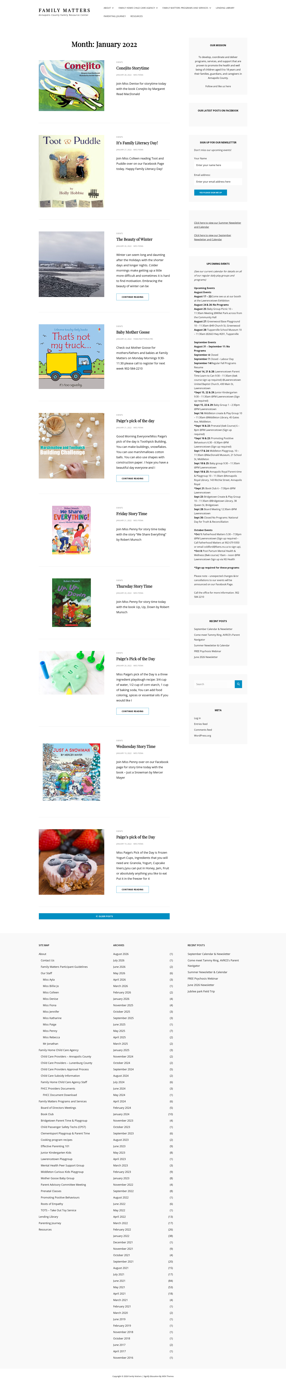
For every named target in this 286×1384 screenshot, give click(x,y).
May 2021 (119, 1287)
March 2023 (120, 1165)
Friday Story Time (131, 513)
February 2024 (122, 1107)
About (107, 7)
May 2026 (119, 973)
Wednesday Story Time (136, 746)
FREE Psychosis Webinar (207, 651)
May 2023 (119, 1152)
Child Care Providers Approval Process (65, 1069)
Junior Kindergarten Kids (56, 1152)
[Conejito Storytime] (71, 85)
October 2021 (121, 1255)
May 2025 (119, 1031)
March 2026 (120, 986)
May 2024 (119, 1095)
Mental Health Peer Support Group (62, 1165)
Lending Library (225, 7)
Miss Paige (49, 1024)
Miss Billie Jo (51, 986)
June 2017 (119, 1345)
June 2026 (119, 967)
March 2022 (120, 1223)
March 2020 (120, 1313)
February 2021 (122, 1306)
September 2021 (123, 1261)
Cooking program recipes (56, 1140)
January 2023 (121, 1178)
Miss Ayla (49, 979)
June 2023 (119, 1146)
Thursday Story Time (134, 586)
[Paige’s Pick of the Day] (71, 673)
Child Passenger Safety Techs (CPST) (63, 1127)
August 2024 (121, 1075)
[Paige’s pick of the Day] (71, 862)
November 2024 (123, 1056)
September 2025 (123, 1018)
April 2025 (119, 1037)
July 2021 (118, 1274)
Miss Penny (50, 1031)
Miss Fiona (138, 75)
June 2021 (119, 1281)
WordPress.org (202, 735)
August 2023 (121, 1140)
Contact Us (47, 960)
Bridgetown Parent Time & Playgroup (64, 1120)
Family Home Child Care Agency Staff (64, 1082)
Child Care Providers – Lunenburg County (66, 1063)
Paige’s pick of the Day (135, 836)
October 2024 (121, 1063)
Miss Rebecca (51, 1037)
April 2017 (119, 1351)
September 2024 (123, 1069)
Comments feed (203, 729)
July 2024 (118, 1082)
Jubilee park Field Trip (201, 991)
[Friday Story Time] (71, 530)
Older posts (106, 916)
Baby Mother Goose (133, 332)
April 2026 (119, 979)
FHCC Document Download (60, 1095)
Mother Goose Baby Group (57, 1178)
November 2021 (123, 1248)
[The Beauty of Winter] (71, 264)
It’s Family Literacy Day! (137, 142)
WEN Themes (168, 1376)
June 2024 (119, 1088)
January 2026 (121, 999)
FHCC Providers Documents (58, 1088)
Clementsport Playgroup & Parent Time (65, 1133)
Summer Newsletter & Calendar (212, 645)
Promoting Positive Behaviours (60, 1197)
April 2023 (119, 1159)
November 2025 (123, 1005)
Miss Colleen (51, 992)
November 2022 (123, 1184)
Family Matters (65, 10)
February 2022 (122, 1229)
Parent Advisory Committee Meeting (63, 1184)
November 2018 (123, 1332)
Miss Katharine (52, 1018)
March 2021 (120, 1300)
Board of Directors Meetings (58, 1107)
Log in (197, 718)
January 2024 (121, 1114)
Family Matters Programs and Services (185, 7)
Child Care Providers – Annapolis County (66, 1056)
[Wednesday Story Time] (71, 772)
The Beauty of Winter (134, 239)
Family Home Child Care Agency (137, 7)
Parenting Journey (115, 16)
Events (119, 62)
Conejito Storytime (132, 67)
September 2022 (123, 1191)
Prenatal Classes (51, 1191)
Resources (136, 16)
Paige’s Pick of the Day (135, 658)
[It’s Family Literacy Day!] (71, 171)
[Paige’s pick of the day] (71, 446)
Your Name (200, 158)
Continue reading (135, 297)
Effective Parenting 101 (55, 1146)
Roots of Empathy (52, 1204)
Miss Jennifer (51, 1011)
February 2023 (122, 1172)
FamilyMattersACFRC (143, 339)
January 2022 (121, 1236)
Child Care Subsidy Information (60, 1075)
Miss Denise (50, 999)
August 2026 (121, 954)
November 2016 (123, 1357)
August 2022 (121, 1197)
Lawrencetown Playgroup (56, 1159)
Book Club (47, 1114)
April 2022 (119, 1216)
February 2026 (122, 992)
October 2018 (121, 1338)
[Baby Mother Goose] (71, 356)
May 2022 (119, 1210)
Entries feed (200, 724)
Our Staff (46, 973)
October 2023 (121, 1127)
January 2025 (121, 1050)
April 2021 (119, 1293)
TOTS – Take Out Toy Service (58, 1210)
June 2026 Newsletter (206, 657)
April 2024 (119, 1101)
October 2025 (121, 1011)
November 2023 (123, 1120)
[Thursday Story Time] (71, 602)
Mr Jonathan (50, 1043)
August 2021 (121, 1268)
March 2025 (120, 1043)
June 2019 (119, 1319)
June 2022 (119, 1204)
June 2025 (119, 1024)
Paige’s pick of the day (135, 420)
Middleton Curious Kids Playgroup (62, 1172)
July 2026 (118, 960)
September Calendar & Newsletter (213, 629)
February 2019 (122, 1325)
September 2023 (123, 1133)
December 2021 (123, 1242)
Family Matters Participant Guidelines (64, 967)
